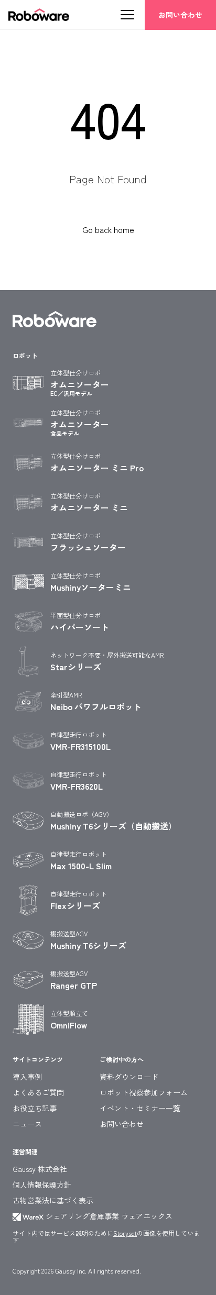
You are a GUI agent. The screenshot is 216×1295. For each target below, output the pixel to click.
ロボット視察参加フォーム (144, 1092)
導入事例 (27, 1076)
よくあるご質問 (38, 1092)
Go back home (108, 229)
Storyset (125, 1232)
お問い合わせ (180, 14)
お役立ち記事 (35, 1108)
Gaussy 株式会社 (40, 1169)
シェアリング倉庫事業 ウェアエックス (108, 1216)
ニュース (27, 1124)
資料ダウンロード (129, 1076)
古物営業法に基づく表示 (53, 1200)
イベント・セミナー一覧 (140, 1108)
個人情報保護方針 (42, 1184)
